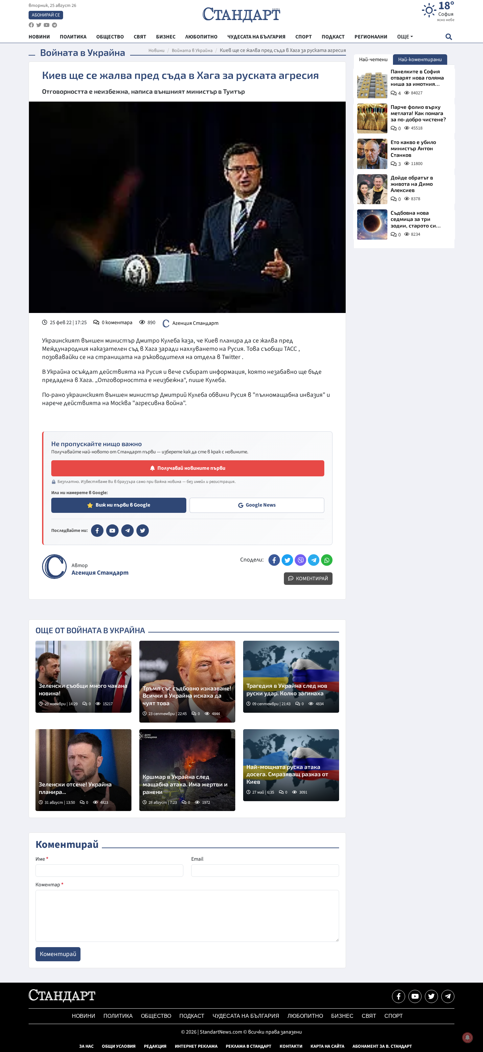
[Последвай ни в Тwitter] (431, 996)
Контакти (291, 1046)
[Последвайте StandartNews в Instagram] (38, 25)
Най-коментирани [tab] (420, 59)
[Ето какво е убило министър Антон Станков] (372, 154)
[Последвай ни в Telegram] (447, 996)
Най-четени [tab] (373, 59)
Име (41, 859)
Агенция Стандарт (195, 323)
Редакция (155, 1046)
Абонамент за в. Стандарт (382, 1046)
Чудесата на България (246, 1016)
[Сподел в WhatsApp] (327, 560)
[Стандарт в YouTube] (112, 530)
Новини (157, 50)
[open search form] (449, 37)
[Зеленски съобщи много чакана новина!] (83, 677)
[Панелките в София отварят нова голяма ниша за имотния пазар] (372, 83)
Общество (156, 1016)
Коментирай (311, 578)
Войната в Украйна (192, 50)
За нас (86, 1046)
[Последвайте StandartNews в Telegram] (54, 25)
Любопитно (305, 1016)
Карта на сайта (327, 1046)
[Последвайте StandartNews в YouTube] (47, 25)
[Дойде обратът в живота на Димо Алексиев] (372, 189)
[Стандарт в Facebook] (97, 530)
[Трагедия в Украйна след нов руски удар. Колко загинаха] (291, 677)
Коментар (49, 884)
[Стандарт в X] (142, 530)
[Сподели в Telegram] (313, 560)
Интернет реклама (196, 1046)
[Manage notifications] (467, 1037)
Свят (369, 1016)
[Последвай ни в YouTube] (415, 996)
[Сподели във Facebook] (274, 560)
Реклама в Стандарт (248, 1046)
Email (197, 859)
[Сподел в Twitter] (287, 560)
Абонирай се (46, 15)
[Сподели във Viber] (300, 560)
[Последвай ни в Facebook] (398, 996)
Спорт (393, 1016)
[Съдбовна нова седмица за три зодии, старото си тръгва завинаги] (372, 224)
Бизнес (342, 1016)
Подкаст (191, 1016)
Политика (118, 1016)
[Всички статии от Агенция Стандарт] (54, 566)
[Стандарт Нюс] (62, 1000)
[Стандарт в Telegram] (127, 530)
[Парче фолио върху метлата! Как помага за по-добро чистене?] (372, 119)
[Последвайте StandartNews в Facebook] (31, 25)
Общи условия (119, 1046)
